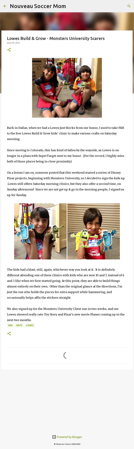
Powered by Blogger (69, 436)
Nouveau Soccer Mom (38, 6)
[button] (9, 50)
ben (10, 325)
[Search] (129, 6)
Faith (19, 325)
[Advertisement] (67, 399)
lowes (29, 325)
